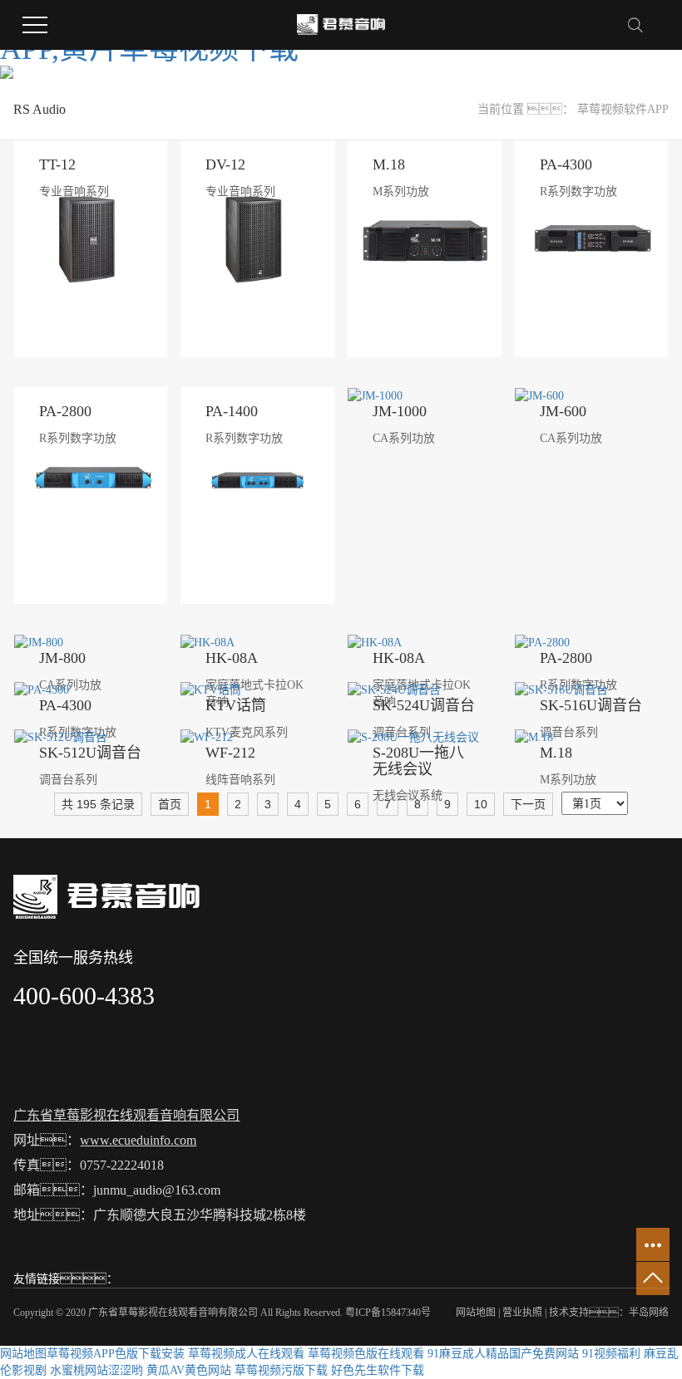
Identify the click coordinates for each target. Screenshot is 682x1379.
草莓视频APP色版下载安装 (116, 1353)
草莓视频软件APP (623, 109)
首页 (169, 804)
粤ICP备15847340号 (388, 1312)
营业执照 (522, 1312)
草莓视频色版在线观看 (366, 1353)
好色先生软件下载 (377, 1370)
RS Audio (39, 109)
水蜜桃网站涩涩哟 (96, 1370)
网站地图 (476, 1312)
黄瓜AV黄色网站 (188, 1370)
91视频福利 (611, 1353)
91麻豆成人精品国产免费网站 (503, 1353)
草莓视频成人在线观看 (246, 1353)
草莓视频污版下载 (281, 1370)
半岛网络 (649, 1312)
